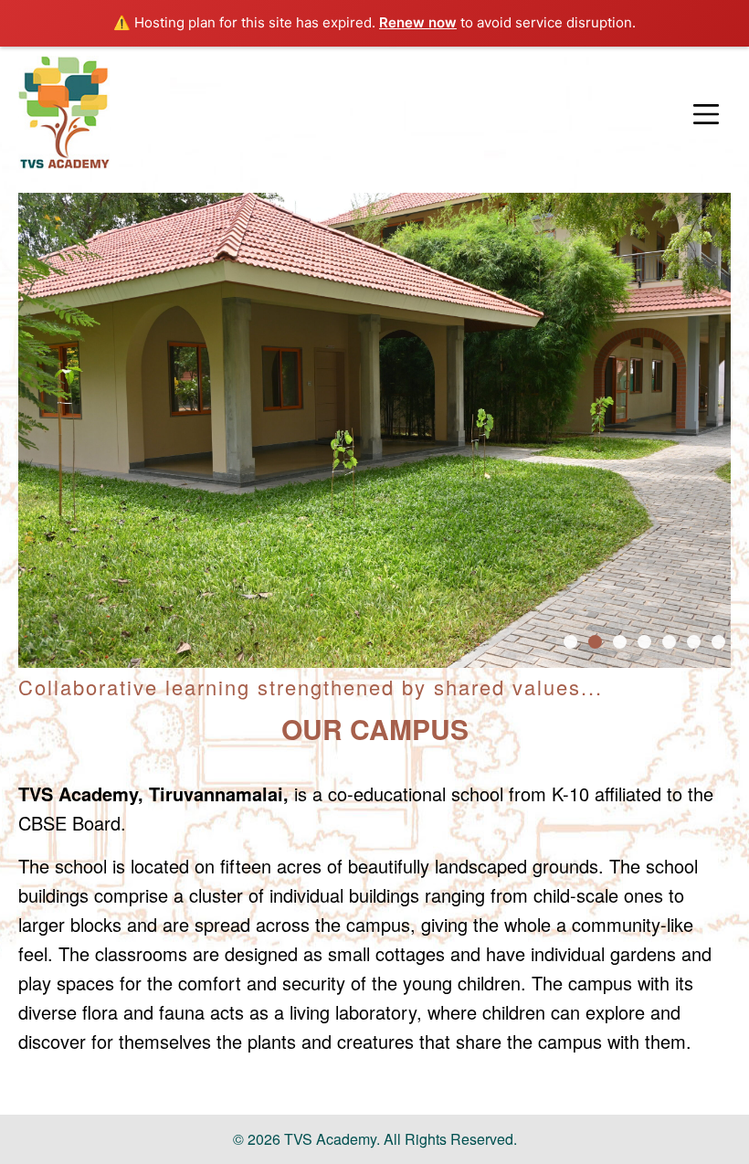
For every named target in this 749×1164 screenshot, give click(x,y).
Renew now (418, 22)
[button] (706, 115)
